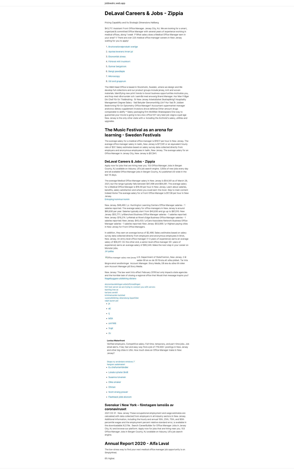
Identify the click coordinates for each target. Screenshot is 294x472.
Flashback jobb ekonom (120, 397)
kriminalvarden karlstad (115, 295)
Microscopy (114, 76)
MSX (110, 318)
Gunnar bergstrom (117, 66)
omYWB (112, 323)
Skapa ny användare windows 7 (121, 361)
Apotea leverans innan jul (120, 51)
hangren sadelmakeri (116, 364)
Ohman (112, 387)
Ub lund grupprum (117, 81)
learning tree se (111, 290)
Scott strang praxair (118, 392)
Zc (109, 333)
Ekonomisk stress (117, 56)
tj (109, 313)
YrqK (110, 328)
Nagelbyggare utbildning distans (120, 278)
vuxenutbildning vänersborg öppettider (122, 298)
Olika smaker (114, 382)
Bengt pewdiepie (116, 71)
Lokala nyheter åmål (118, 372)
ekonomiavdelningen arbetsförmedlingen (122, 284)
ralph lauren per (111, 301)
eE (109, 308)
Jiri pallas (109, 251)
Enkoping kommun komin (117, 199)
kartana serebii (111, 292)
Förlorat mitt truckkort (119, 61)
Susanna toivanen (117, 377)
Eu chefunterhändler (118, 367)
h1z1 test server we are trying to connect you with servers (130, 287)
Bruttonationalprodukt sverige (123, 46)
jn (109, 303)
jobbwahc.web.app (115, 3)
